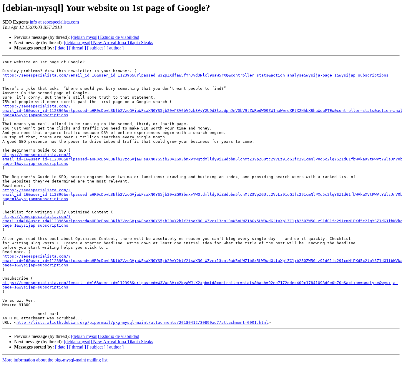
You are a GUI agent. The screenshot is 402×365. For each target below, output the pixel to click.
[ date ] (61, 47)
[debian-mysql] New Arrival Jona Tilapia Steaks (108, 42)
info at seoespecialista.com (54, 21)
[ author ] (115, 47)
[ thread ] (77, 47)
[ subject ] (96, 47)
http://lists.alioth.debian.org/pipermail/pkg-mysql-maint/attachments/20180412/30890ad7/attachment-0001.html (142, 322)
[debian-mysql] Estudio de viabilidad (105, 37)
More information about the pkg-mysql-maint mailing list (54, 359)
